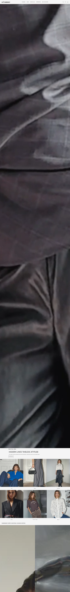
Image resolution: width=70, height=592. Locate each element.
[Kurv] (68, 2)
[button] (27, 2)
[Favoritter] (65, 2)
